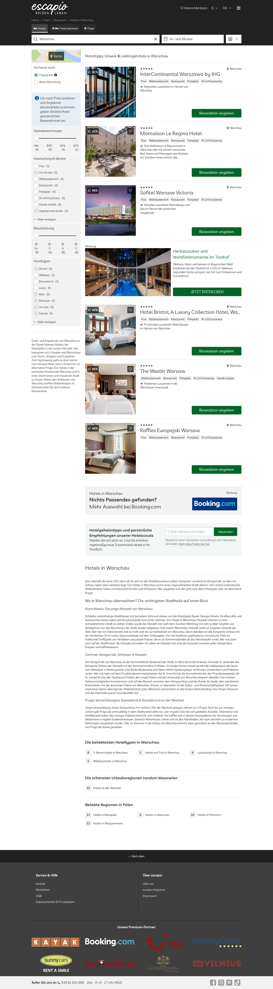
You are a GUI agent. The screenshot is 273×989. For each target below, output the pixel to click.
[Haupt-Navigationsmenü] (238, 8)
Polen (46, 20)
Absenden (225, 532)
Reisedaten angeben (216, 113)
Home (35, 20)
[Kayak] (56, 942)
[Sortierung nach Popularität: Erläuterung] (55, 75)
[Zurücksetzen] (156, 39)
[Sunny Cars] (56, 963)
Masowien (60, 20)
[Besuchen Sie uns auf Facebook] (213, 983)
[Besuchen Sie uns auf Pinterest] (229, 983)
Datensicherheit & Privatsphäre (55, 902)
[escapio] (50, 8)
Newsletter (43, 889)
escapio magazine (154, 889)
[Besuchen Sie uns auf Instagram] (221, 983)
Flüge (90, 28)
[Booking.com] (109, 942)
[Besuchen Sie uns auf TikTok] (237, 983)
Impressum (150, 896)
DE (225, 8)
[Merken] (130, 72)
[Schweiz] (109, 963)
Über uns (148, 883)
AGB (38, 896)
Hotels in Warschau (81, 20)
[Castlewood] (163, 963)
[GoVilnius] (216, 963)
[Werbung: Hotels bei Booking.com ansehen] (214, 504)
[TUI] (163, 942)
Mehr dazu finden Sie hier (194, 544)
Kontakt (40, 883)
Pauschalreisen (69, 28)
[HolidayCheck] (216, 942)
